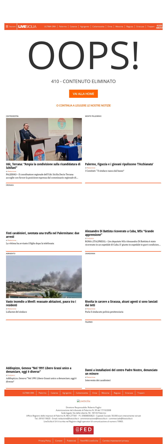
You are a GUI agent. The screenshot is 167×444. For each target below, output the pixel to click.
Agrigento (84, 26)
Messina (119, 26)
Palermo (63, 26)
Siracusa (140, 26)
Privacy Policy (44, 440)
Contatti (58, 440)
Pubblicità (71, 440)
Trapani (150, 26)
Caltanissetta (98, 26)
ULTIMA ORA (50, 26)
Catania (73, 26)
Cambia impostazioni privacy (116, 440)
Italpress (90, 238)
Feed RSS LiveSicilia (89, 440)
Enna (110, 26)
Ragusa (129, 26)
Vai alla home (83, 94)
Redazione (12, 171)
